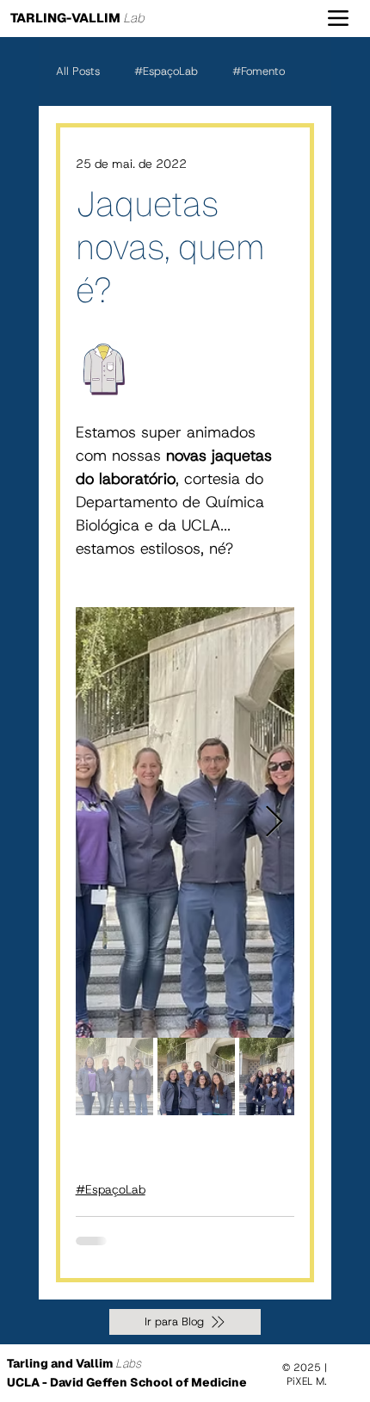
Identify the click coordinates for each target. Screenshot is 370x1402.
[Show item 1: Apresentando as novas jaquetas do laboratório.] (114, 1076)
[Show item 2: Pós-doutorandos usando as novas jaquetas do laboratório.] (196, 1076)
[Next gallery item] (274, 822)
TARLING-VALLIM (77, 17)
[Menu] (338, 18)
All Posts (78, 71)
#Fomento (258, 71)
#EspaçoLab (166, 71)
